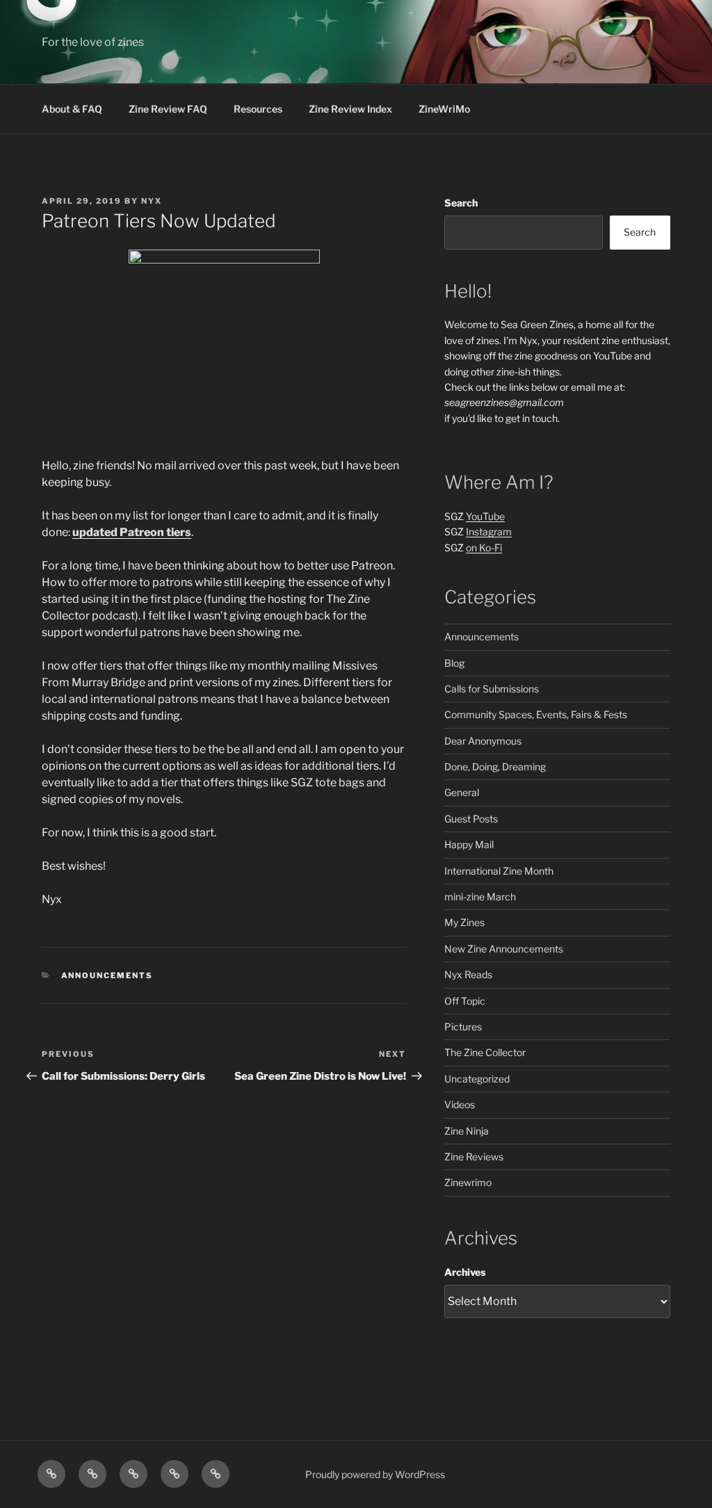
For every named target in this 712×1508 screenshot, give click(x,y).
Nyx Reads (468, 974)
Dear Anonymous (482, 741)
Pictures (463, 1026)
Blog (454, 663)
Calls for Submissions (491, 689)
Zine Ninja (466, 1131)
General (461, 792)
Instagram (489, 531)
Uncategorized (477, 1079)
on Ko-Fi (484, 547)
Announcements (107, 975)
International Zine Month (498, 871)
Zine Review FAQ (168, 109)
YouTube (485, 516)
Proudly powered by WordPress (375, 1474)
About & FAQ (72, 109)
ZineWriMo (444, 109)
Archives (464, 1272)
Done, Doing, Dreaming (495, 766)
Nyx (151, 201)
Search (461, 203)
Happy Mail (469, 844)
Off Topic (464, 1001)
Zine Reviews (473, 1156)
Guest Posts (471, 819)
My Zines (464, 922)
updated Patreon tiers (131, 532)
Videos (459, 1104)
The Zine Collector (485, 1052)
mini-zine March (480, 896)
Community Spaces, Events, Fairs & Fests (535, 714)
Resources (258, 109)
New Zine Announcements (503, 949)
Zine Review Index (350, 109)
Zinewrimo (468, 1182)
